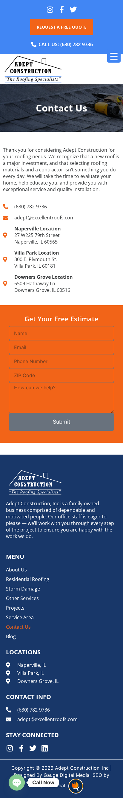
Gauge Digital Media (67, 775)
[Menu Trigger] (114, 56)
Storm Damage (23, 588)
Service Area (20, 617)
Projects (15, 608)
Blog (11, 636)
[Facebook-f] (61, 9)
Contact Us (18, 627)
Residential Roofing (27, 579)
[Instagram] (49, 9)
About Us (16, 569)
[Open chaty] (17, 782)
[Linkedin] (44, 748)
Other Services (22, 598)
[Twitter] (73, 9)
